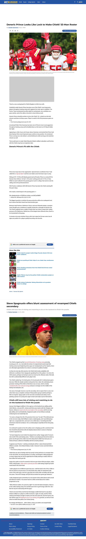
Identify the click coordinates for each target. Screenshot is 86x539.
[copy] (18, 31)
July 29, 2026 (28, 449)
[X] (77, 1)
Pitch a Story (12, 526)
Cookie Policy (58, 526)
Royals (24, 2)
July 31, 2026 (32, 504)
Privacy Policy (31, 526)
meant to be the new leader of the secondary (31, 410)
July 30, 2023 (28, 122)
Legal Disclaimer (72, 526)
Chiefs (20, 2)
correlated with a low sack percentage (19, 385)
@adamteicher (16, 195)
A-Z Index (29, 529)
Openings (29, 524)
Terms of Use (43, 526)
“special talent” (20, 173)
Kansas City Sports (18, 291)
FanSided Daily (72, 524)
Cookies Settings (44, 529)
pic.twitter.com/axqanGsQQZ (43, 502)
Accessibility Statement (15, 529)
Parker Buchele (12, 312)
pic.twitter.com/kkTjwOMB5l (33, 195)
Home (10, 291)
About (43, 2)
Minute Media (10, 532)
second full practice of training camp (34, 362)
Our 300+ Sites (59, 524)
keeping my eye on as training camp (30, 497)
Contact (42, 524)
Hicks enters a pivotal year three (29, 463)
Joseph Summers (13, 27)
